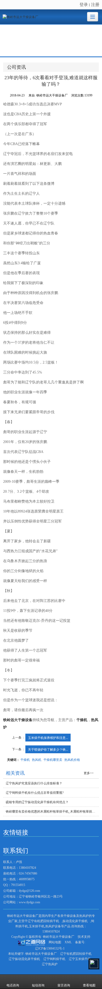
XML (68, 942)
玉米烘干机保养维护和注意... (48, 737)
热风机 (36, 759)
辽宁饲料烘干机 (54, 959)
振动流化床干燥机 (75, 921)
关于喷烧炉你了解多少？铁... (48, 749)
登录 (84, 4)
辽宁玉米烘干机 (80, 959)
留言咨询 (64, 985)
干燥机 (25, 759)
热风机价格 (72, 759)
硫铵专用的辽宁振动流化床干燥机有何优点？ (37, 802)
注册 (95, 4)
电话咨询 (13, 985)
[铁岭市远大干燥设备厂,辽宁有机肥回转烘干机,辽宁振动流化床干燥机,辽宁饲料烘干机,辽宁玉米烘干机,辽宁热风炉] (51, 40)
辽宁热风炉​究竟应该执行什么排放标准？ (34, 783)
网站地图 (55, 942)
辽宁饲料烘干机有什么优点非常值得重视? (35, 793)
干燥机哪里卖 (52, 759)
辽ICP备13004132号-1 (50, 948)
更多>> (89, 773)
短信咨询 (38, 985)
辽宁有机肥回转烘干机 (43, 921)
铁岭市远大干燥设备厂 (58, 937)
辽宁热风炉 (50, 964)
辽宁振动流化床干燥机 (24, 959)
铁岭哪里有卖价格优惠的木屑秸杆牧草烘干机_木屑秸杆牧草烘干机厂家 (52, 811)
